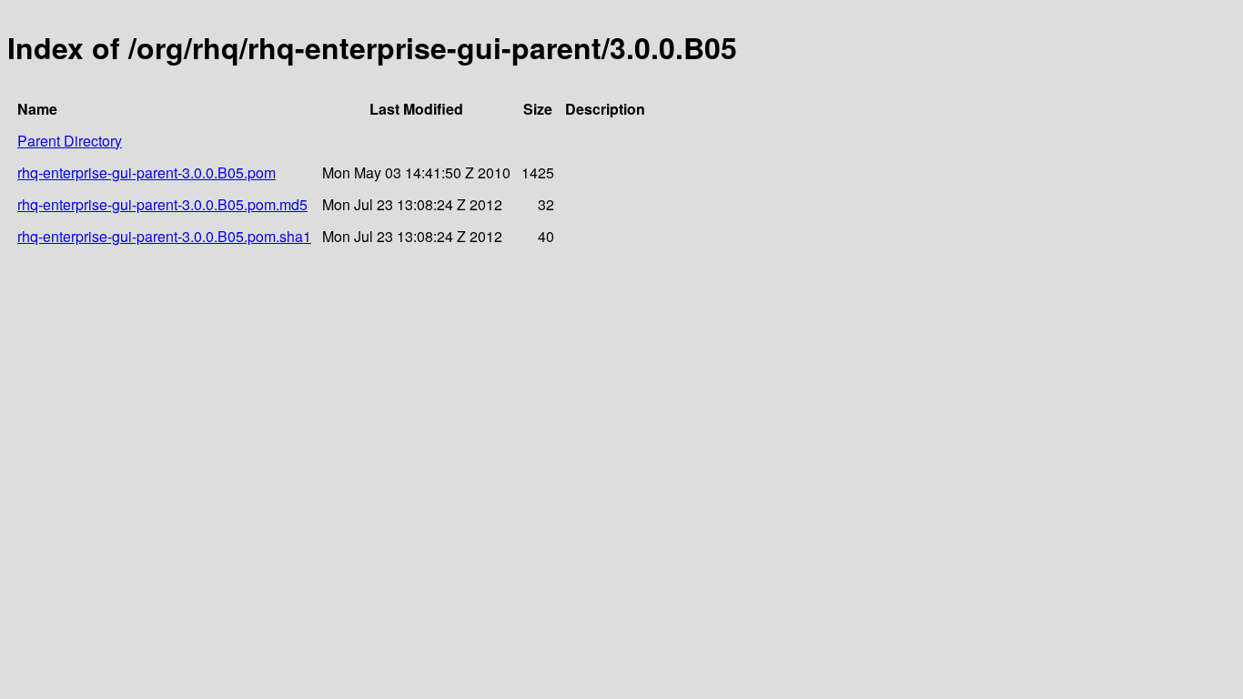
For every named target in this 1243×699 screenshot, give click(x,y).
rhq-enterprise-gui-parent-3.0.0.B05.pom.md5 (162, 204)
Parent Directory (69, 140)
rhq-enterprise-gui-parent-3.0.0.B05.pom (146, 172)
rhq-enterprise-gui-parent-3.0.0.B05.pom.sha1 (164, 236)
